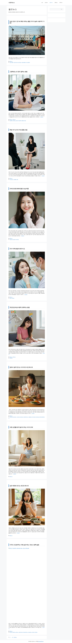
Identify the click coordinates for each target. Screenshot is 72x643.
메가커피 (11, 632)
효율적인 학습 (24, 120)
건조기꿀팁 (11, 62)
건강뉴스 (46, 2)
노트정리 (16, 120)
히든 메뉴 (35, 632)
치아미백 (12, 298)
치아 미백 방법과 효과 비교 (17, 248)
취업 (17, 179)
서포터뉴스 (12, 2)
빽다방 (14, 632)
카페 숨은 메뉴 (25, 632)
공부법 (14, 120)
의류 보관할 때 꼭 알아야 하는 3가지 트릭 (21, 427)
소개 (42, 2)
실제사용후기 (24, 62)
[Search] (61, 9)
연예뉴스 (56, 2)
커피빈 (33, 632)
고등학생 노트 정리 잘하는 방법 (18, 71)
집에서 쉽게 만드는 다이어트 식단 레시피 (21, 367)
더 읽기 (41, 116)
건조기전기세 (16, 62)
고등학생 (11, 120)
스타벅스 (16, 632)
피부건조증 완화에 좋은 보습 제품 (19, 188)
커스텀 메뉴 (30, 632)
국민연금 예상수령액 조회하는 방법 (20, 307)
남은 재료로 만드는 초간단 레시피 (19, 485)
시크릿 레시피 (20, 632)
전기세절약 (28, 62)
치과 (10, 298)
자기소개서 (11, 179)
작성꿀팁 (15, 179)
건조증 (11, 239)
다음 (15, 637)
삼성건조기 (19, 62)
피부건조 (17, 239)
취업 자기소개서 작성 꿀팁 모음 (18, 130)
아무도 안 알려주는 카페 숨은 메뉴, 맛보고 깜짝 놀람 (24, 545)
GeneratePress (40, 641)
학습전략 (19, 120)
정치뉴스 (61, 2)
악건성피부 (14, 239)
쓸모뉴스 (51, 2)
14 (12, 637)
